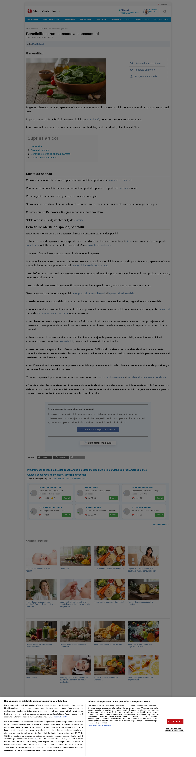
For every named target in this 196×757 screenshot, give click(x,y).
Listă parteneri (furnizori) (99, 726)
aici (36, 739)
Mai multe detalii (61, 717)
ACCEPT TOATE (175, 721)
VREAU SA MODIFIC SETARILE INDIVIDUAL (174, 730)
